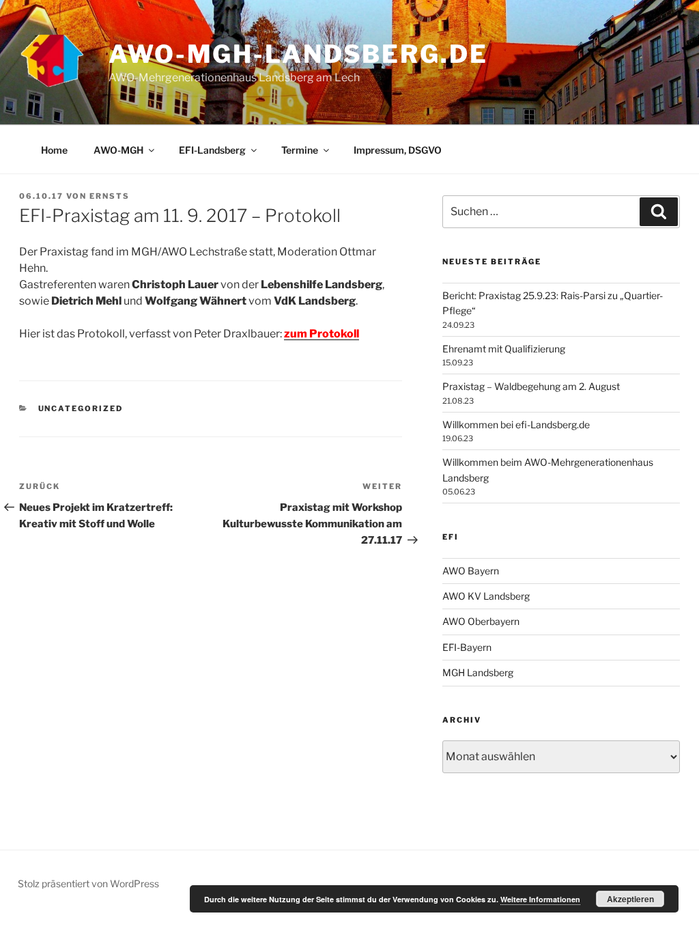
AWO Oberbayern (480, 621)
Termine (299, 150)
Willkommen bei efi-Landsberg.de (516, 424)
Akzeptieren (630, 899)
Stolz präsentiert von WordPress (88, 883)
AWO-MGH (118, 150)
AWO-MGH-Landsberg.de (298, 54)
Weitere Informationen (540, 899)
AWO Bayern (470, 570)
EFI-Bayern (466, 647)
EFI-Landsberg (212, 150)
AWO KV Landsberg (486, 596)
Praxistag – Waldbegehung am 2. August (531, 386)
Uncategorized (81, 408)
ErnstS (109, 196)
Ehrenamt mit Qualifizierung (503, 348)
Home (54, 150)
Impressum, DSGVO (398, 150)
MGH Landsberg (477, 672)
